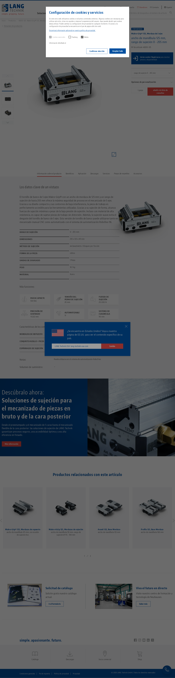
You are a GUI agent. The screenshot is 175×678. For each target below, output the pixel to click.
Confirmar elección (96, 51)
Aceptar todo (117, 51)
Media (86, 37)
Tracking (75, 37)
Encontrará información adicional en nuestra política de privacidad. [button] (72, 30)
